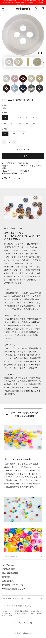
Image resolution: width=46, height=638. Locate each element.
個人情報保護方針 (10, 573)
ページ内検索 (8, 565)
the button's (26, 633)
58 (20, 123)
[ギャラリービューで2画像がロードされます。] (18, 62)
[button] (36, 9)
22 (12, 117)
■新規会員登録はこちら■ (13, 588)
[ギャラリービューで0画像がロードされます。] (9, 62)
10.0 (13, 134)
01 (5, 117)
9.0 (5, 134)
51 (12, 123)
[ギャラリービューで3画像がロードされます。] (28, 62)
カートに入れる (23, 149)
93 (27, 123)
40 (27, 117)
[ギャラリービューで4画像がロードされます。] (37, 62)
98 (34, 123)
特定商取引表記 (9, 569)
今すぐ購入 (23, 156)
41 (34, 117)
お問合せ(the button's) (12, 584)
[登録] (42, 606)
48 (5, 123)
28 (20, 117)
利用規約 (6, 577)
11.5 (22, 134)
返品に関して (8, 581)
